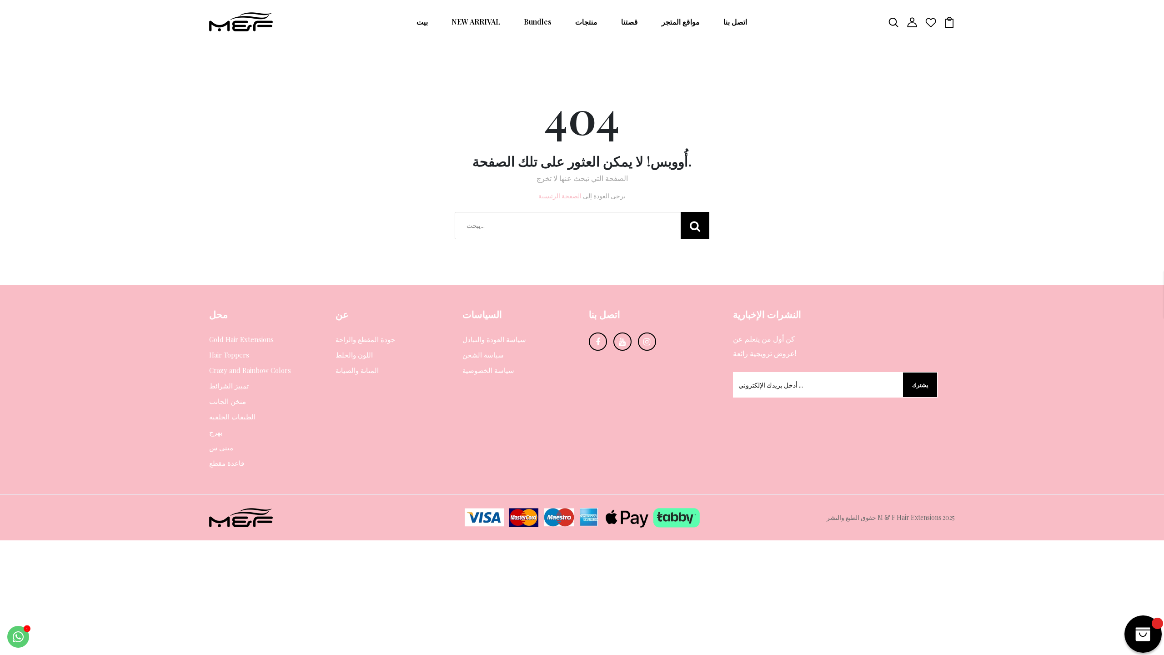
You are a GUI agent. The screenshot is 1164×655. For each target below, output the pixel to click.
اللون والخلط (354, 354)
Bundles (538, 21)
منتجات (586, 21)
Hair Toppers (229, 354)
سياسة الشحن (483, 354)
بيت (422, 21)
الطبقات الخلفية (232, 416)
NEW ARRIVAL (476, 21)
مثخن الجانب (227, 401)
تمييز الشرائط (229, 385)
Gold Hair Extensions (241, 339)
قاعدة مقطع (226, 463)
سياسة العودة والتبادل (494, 339)
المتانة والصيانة (357, 370)
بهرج (215, 432)
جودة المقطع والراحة (365, 339)
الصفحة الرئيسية (560, 195)
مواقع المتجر (681, 21)
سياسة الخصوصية (488, 370)
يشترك (920, 384)
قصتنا (629, 21)
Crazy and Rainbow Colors (250, 370)
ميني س (221, 447)
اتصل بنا (735, 21)
